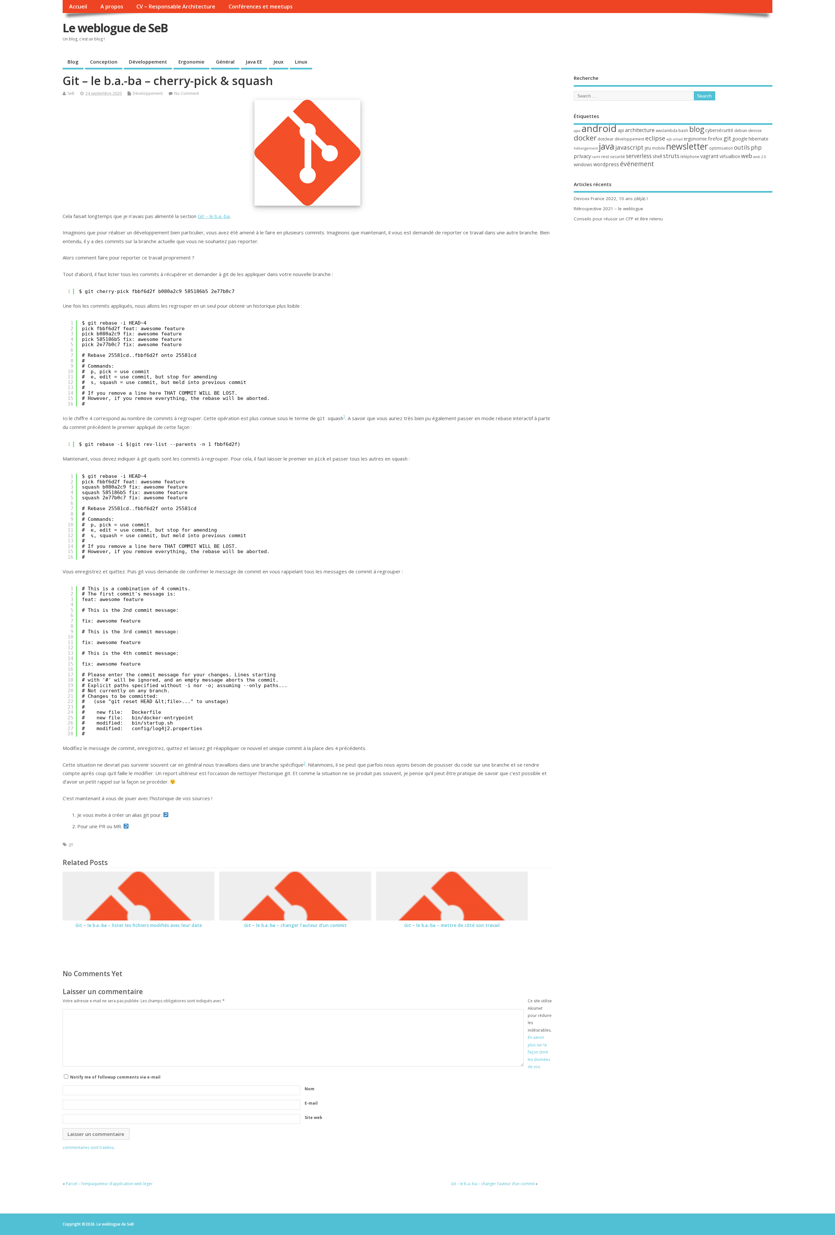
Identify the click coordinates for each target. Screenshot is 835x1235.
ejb (669, 139)
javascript (629, 147)
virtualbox (730, 156)
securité (617, 156)
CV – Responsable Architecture (175, 6)
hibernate (758, 139)
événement (637, 163)
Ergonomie (191, 61)
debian (740, 130)
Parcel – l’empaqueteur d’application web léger (109, 1183)
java (606, 146)
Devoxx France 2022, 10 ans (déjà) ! (611, 198)
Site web (313, 1117)
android (599, 128)
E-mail (311, 1103)
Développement (148, 61)
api (621, 130)
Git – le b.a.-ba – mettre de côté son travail (452, 925)
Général (225, 61)
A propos (111, 6)
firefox (715, 138)
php (756, 147)
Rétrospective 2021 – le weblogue (608, 209)
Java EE (254, 61)
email (678, 139)
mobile (658, 148)
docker (585, 138)
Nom (309, 1089)
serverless (639, 156)
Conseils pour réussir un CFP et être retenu (618, 219)
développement (629, 139)
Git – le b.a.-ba (214, 216)
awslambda (666, 130)
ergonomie (695, 139)
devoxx (755, 130)
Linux (301, 61)
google (740, 138)
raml (596, 156)
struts (671, 156)
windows (583, 164)
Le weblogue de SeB (115, 28)
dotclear (606, 139)
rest (605, 156)
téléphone (689, 156)
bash (683, 130)
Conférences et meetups (261, 6)
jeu (648, 148)
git (70, 844)
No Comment (186, 93)
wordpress (606, 164)
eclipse (655, 138)
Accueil (78, 6)
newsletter (687, 146)
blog (696, 129)
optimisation (721, 148)
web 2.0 (759, 156)
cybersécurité (719, 130)
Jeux (278, 61)
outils (742, 147)
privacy (582, 156)
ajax (577, 130)
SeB (71, 93)
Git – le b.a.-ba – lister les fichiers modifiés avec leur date (138, 925)
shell (657, 156)
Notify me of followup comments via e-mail (115, 1077)
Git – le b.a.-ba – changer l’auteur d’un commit (295, 925)
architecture (640, 130)
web (746, 156)
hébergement (586, 148)
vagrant (709, 156)
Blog (73, 61)
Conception (103, 61)
